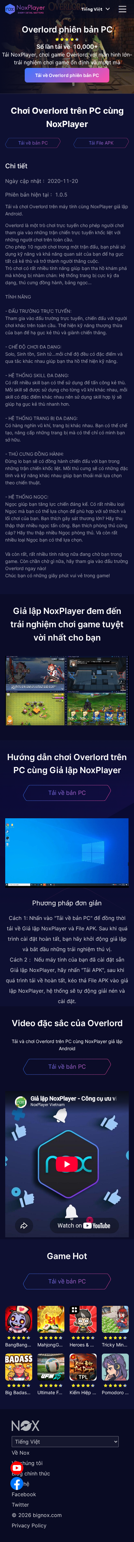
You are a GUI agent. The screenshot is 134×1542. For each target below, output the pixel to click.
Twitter (20, 1504)
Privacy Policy (29, 1525)
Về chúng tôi (27, 1463)
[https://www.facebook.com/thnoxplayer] (16, 1483)
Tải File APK (101, 143)
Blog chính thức (31, 1473)
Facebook (24, 1494)
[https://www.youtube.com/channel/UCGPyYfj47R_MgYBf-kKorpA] (16, 1467)
